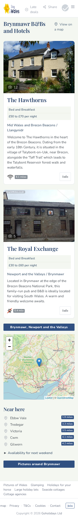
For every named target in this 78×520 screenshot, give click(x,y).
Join (70, 505)
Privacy (14, 506)
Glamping (37, 485)
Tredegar (41, 424)
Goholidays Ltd (51, 513)
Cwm (41, 437)
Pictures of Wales (15, 485)
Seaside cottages (53, 490)
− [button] (9, 346)
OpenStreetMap (65, 397)
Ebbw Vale (41, 417)
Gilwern (41, 444)
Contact (55, 506)
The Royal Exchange (32, 248)
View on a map (63, 27)
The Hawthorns (27, 99)
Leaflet (48, 397)
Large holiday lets (27, 490)
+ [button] (9, 340)
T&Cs (27, 506)
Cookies (40, 506)
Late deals (34, 9)
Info (65, 176)
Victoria (41, 431)
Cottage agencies (14, 494)
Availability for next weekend (30, 453)
